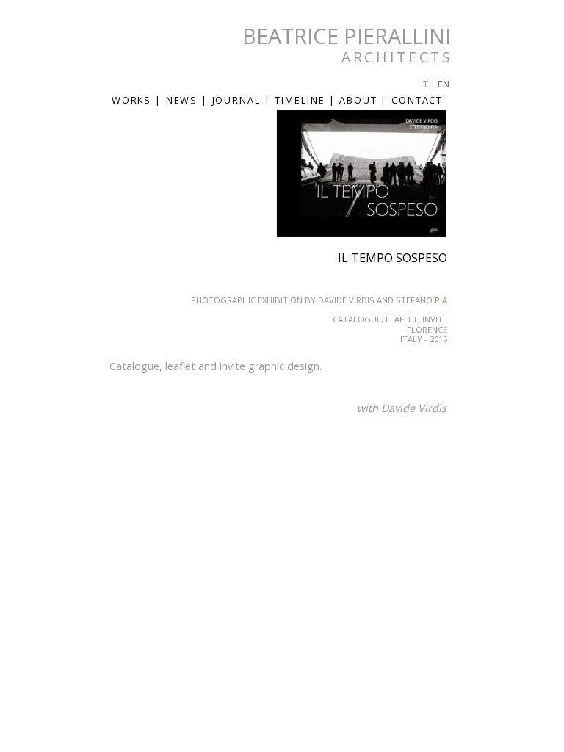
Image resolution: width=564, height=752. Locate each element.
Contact (417, 99)
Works (134, 99)
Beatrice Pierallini (346, 35)
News (184, 99)
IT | (428, 83)
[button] (434, 123)
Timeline (301, 99)
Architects (396, 57)
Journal (238, 99)
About (360, 99)
